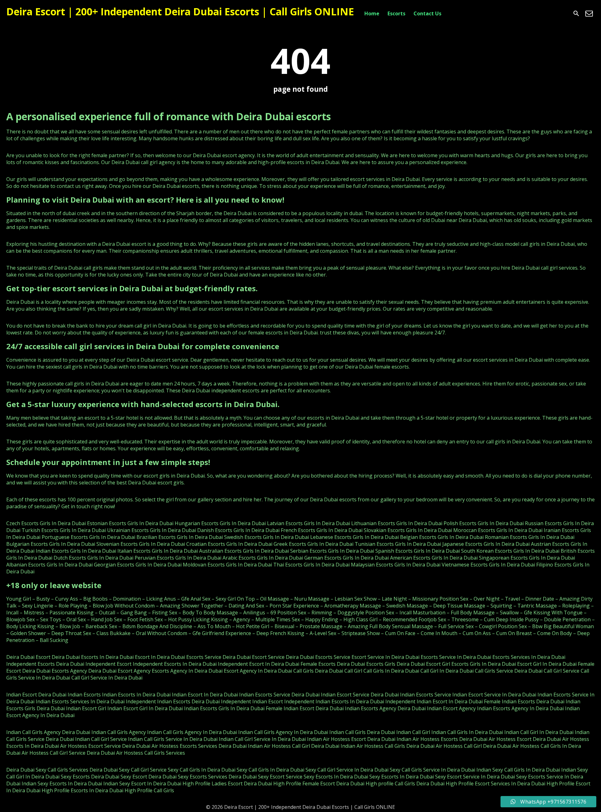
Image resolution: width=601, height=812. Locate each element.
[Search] (576, 13)
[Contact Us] (589, 13)
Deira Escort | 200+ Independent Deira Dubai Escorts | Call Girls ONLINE (180, 11)
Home (371, 13)
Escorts (396, 13)
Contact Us (427, 13)
